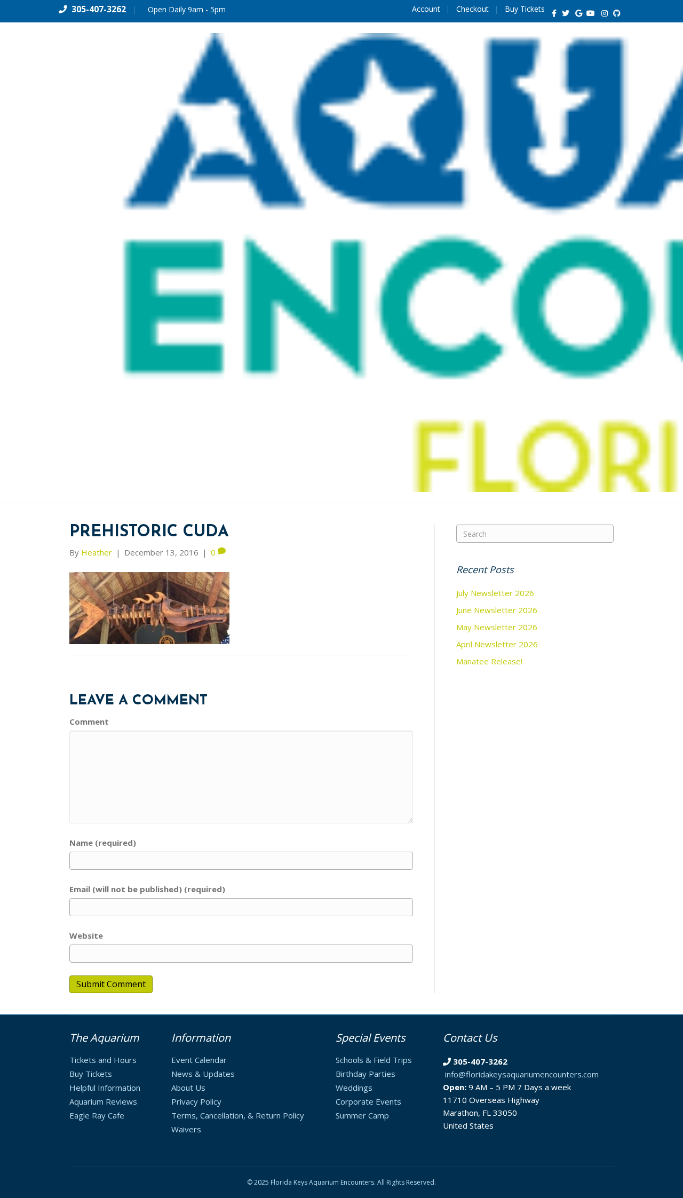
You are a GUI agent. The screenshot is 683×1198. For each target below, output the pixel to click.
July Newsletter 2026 (495, 593)
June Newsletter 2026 (496, 610)
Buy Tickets (525, 9)
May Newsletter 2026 (496, 627)
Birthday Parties (365, 1073)
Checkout (472, 9)
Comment (89, 721)
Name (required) (102, 842)
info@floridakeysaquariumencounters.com (522, 1074)
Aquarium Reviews (103, 1101)
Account (426, 9)
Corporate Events (368, 1101)
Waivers (186, 1129)
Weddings (354, 1087)
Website (86, 935)
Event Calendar (199, 1060)
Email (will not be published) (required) (147, 889)
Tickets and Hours (103, 1060)
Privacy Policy (196, 1101)
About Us (188, 1087)
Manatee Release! (489, 661)
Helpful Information (104, 1087)
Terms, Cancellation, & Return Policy (237, 1115)
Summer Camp (362, 1115)
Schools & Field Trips (374, 1060)
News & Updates (203, 1073)
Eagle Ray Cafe (96, 1115)
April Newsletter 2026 (497, 644)
